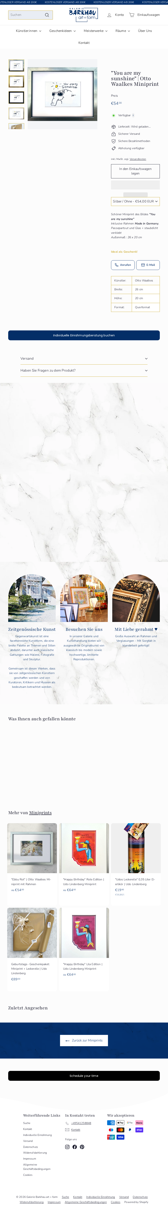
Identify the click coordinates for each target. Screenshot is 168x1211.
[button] (135, 184)
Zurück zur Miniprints (87, 1040)
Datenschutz (30, 1147)
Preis (114, 96)
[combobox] (30, 15)
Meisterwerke (94, 31)
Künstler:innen (27, 31)
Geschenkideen (61, 31)
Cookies (28, 1175)
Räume (121, 31)
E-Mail (150, 265)
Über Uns (145, 31)
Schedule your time (84, 1076)
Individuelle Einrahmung (37, 1135)
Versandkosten (138, 159)
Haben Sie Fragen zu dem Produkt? (47, 370)
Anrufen (125, 265)
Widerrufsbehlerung (35, 1153)
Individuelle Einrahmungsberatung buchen (84, 335)
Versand (27, 358)
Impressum (29, 1159)
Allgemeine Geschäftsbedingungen (37, 1167)
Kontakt (84, 43)
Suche (27, 1123)
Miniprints (40, 813)
